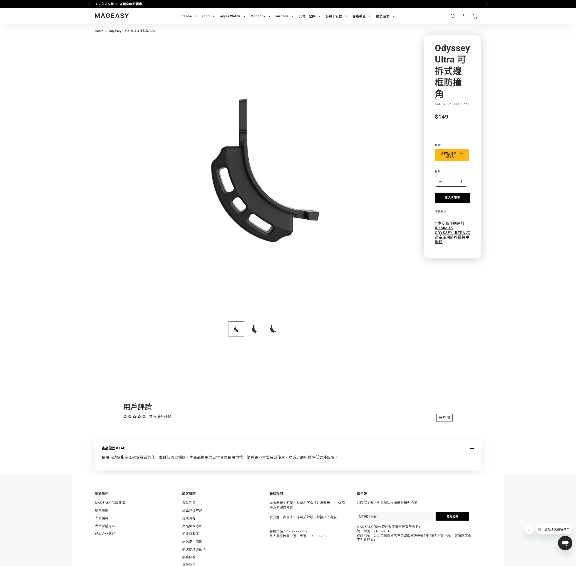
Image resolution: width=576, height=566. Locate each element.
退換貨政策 (190, 533)
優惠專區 (359, 16)
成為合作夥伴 (105, 533)
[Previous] (89, 4)
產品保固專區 (192, 526)
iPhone (186, 16)
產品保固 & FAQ (113, 448)
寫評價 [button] (444, 417)
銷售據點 (101, 510)
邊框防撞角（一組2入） (452, 155)
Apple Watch (230, 16)
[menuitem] (189, 16)
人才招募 (101, 518)
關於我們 (383, 16)
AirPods (282, 16)
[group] (288, 4)
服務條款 (189, 557)
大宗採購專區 (105, 526)
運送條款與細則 (194, 549)
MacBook (258, 16)
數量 (438, 171)
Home (99, 31)
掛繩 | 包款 (334, 16)
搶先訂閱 (452, 516)
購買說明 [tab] (441, 211)
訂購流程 (189, 518)
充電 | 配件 (307, 16)
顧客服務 (189, 493)
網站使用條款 (192, 541)
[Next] (486, 4)
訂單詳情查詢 (192, 510)
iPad (206, 16)
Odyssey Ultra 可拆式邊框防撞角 (132, 31)
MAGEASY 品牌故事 (110, 502)
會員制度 (189, 502)
